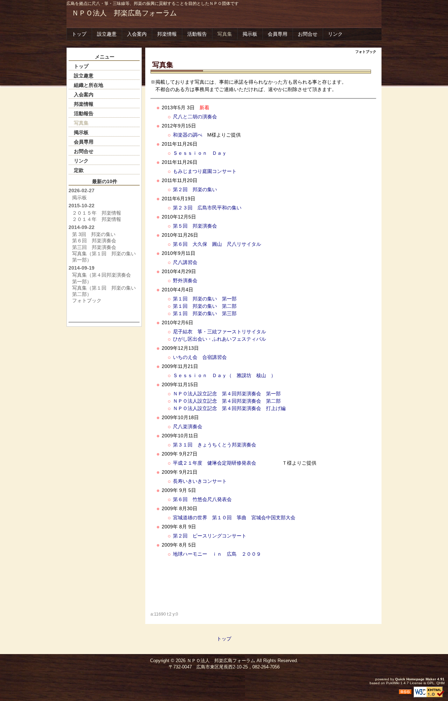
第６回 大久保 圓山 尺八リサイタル (217, 244)
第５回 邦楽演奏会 (195, 226)
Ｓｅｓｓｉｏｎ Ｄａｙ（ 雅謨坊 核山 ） (224, 375)
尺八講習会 (185, 262)
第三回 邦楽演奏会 (94, 247)
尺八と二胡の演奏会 (195, 116)
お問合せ (307, 34)
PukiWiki (392, 683)
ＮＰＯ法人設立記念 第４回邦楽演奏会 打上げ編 (229, 408)
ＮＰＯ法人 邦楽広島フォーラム (124, 13)
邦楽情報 (167, 34)
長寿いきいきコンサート (200, 481)
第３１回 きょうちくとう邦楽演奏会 (214, 444)
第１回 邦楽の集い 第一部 (205, 298)
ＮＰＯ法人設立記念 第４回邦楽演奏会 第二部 (227, 401)
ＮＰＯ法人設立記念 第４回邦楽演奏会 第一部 (227, 393)
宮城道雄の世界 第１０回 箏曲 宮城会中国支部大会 (234, 517)
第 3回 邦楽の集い (93, 234)
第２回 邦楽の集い (195, 189)
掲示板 (250, 34)
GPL (430, 683)
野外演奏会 (185, 280)
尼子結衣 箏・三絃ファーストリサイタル (219, 331)
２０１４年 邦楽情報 (96, 219)
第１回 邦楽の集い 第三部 (205, 313)
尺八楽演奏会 (187, 426)
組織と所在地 (88, 85)
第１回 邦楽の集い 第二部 (205, 306)
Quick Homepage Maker (415, 679)
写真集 (224, 34)
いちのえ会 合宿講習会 (200, 357)
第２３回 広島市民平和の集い (207, 207)
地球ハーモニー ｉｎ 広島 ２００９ (217, 554)
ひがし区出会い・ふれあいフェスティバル (219, 339)
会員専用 (277, 34)
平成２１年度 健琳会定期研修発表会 (214, 463)
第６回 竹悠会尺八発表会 (202, 499)
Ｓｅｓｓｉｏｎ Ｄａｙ (200, 153)
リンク (335, 34)
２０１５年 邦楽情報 (96, 213)
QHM (440, 683)
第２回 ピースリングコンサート (209, 536)
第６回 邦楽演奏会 (94, 240)
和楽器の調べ (187, 135)
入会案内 (137, 34)
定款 (79, 170)
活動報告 (197, 34)
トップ (79, 34)
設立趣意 (107, 34)
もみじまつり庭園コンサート (205, 171)
